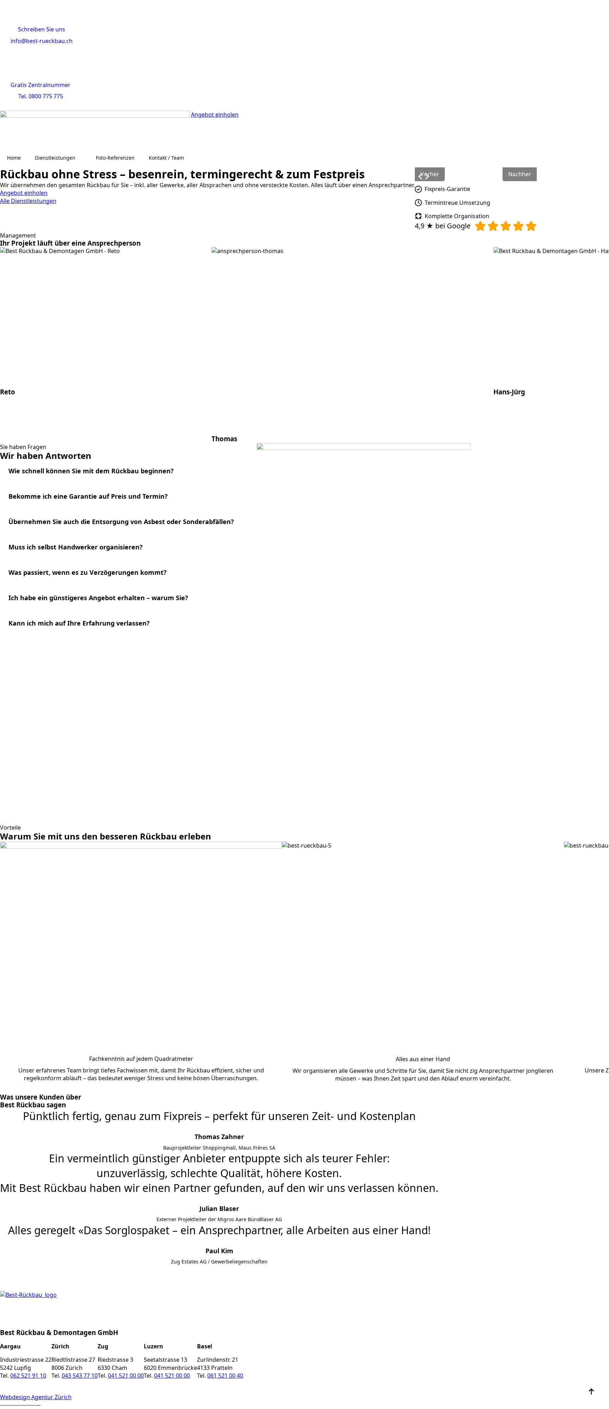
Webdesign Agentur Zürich (36, 1397)
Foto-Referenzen (115, 157)
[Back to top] (591, 1391)
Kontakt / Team (166, 157)
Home (14, 157)
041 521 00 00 (126, 1375)
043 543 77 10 (80, 1375)
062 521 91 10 (28, 1375)
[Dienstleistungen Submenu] (82, 157)
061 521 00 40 (225, 1375)
